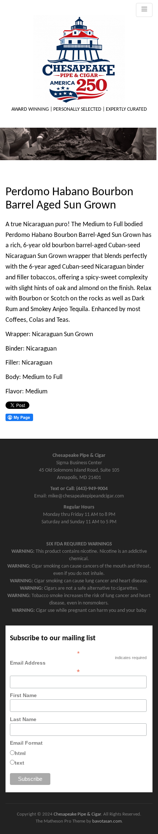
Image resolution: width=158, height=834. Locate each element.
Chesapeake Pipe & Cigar (77, 814)
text (19, 763)
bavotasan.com (107, 821)
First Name (23, 695)
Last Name (23, 719)
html (20, 753)
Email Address (45, 667)
